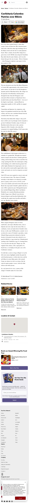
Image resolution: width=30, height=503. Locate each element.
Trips (2, 451)
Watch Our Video (4, 462)
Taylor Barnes (6, 19)
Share (5, 22)
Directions (6, 341)
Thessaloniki (3, 442)
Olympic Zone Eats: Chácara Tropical (22, 299)
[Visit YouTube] (12, 501)
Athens (2, 413)
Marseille (17, 424)
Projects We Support (5, 469)
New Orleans (3, 428)
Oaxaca (16, 428)
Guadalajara (17, 417)
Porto (16, 433)
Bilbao (16, 415)
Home (2, 8)
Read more (3, 309)
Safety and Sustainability (5, 464)
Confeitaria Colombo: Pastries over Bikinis (18, 8)
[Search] (10, 2)
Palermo (16, 431)
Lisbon (2, 422)
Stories (6, 8)
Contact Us (3, 471)
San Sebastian (3, 437)
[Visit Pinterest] (9, 501)
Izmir (16, 420)
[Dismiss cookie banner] (25, 482)
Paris (2, 433)
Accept (20, 498)
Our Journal (3, 455)
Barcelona (3, 415)
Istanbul (2, 420)
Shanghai (3, 440)
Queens (2, 435)
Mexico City (3, 426)
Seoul (16, 437)
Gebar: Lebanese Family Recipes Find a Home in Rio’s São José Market (7, 300)
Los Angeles (17, 422)
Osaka (2, 431)
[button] (14, 324)
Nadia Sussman (18, 276)
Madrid (2, 424)
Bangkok (17, 413)
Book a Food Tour (14, 368)
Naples (16, 426)
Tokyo (16, 442)
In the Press (3, 466)
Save (12, 22)
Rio (2, 297)
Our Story (3, 460)
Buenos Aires (3, 417)
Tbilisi (16, 440)
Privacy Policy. (13, 495)
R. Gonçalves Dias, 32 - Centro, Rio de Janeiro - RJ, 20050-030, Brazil (15, 337)
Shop (2, 453)
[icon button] (2, 2)
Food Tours (3, 446)
